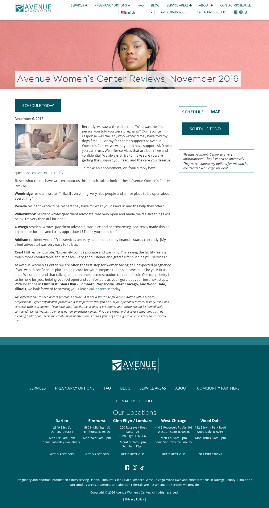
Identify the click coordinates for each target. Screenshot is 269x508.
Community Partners (218, 388)
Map (216, 111)
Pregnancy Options (111, 5)
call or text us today (47, 172)
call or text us (100, 289)
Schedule (193, 112)
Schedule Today (38, 105)
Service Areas (178, 5)
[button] (137, 12)
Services (78, 5)
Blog (155, 5)
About (205, 5)
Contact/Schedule (235, 5)
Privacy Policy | (135, 499)
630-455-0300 (178, 12)
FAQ (140, 5)
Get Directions (62, 454)
